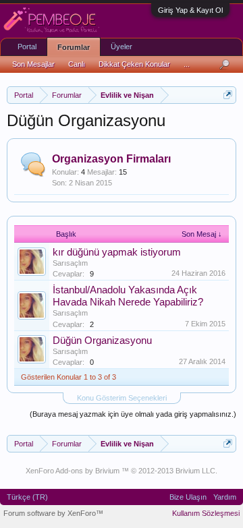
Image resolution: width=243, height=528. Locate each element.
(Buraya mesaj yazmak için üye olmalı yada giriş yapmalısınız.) (133, 414)
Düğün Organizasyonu (102, 340)
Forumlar (73, 47)
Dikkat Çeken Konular (134, 64)
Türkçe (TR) (27, 497)
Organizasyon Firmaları (111, 159)
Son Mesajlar (33, 64)
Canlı (76, 64)
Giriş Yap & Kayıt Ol (190, 10)
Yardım (224, 497)
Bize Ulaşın (188, 497)
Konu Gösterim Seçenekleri (122, 398)
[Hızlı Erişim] (227, 94)
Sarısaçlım (70, 263)
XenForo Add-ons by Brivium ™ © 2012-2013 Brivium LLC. (121, 471)
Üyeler (121, 46)
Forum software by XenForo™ (53, 513)
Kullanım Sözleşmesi (206, 513)
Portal (27, 46)
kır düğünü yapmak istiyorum (117, 252)
